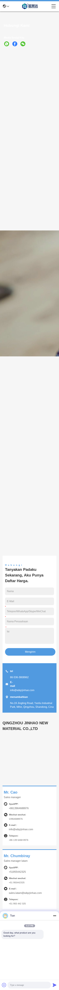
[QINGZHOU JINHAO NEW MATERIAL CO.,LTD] (30, 6)
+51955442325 (17, 872)
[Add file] (4, 984)
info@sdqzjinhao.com (22, 690)
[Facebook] (16, 44)
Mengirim (30, 651)
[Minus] (54, 916)
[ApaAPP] (8, 44)
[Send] (54, 984)
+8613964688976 (19, 808)
